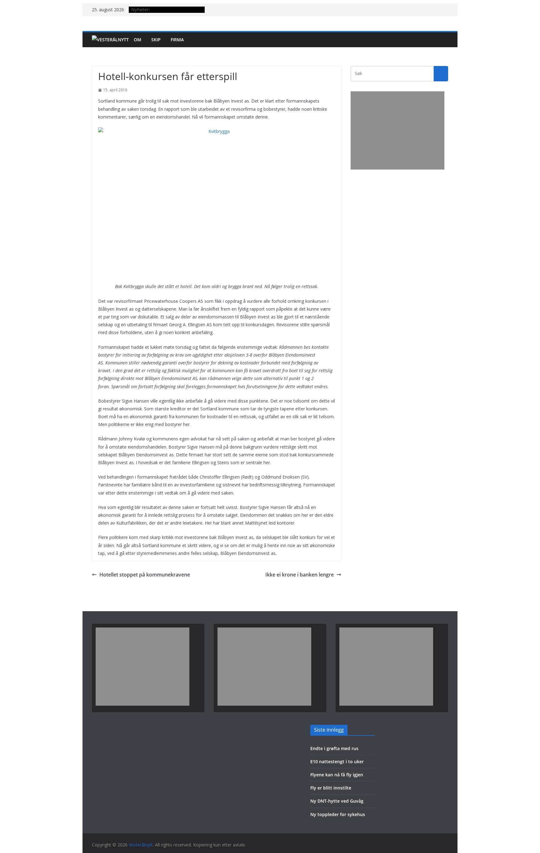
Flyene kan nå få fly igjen (336, 775)
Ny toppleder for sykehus (337, 814)
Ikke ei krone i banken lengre (299, 574)
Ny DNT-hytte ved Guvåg (336, 801)
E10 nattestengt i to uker (337, 761)
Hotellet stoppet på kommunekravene (144, 574)
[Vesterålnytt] (110, 39)
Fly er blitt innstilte (330, 788)
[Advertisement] (397, 130)
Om (137, 40)
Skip (156, 40)
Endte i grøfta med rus (334, 748)
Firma (177, 40)
